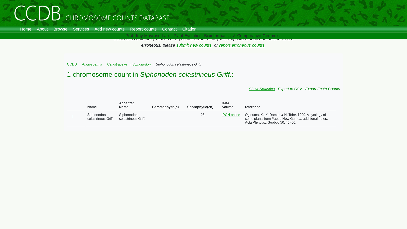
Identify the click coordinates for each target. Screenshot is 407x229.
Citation (189, 29)
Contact (169, 29)
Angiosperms (92, 64)
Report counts (143, 29)
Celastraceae (117, 64)
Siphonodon (141, 64)
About (42, 29)
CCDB (72, 64)
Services (81, 29)
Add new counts (110, 29)
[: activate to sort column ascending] (72, 105)
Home (25, 29)
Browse (60, 29)
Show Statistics (262, 89)
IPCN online (231, 115)
